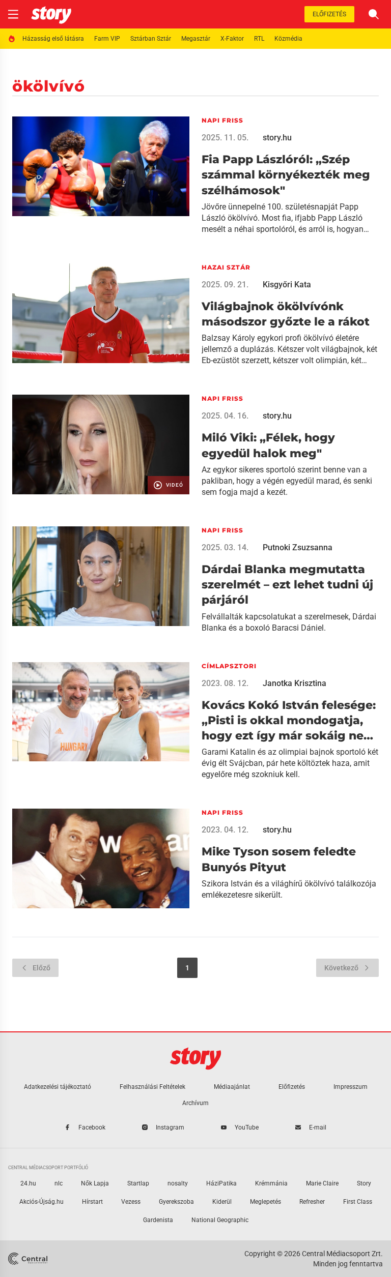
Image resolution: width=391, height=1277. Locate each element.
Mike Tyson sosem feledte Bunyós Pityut (279, 859)
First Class (357, 1201)
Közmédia (288, 38)
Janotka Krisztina (294, 683)
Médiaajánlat (232, 1086)
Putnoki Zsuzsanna (297, 547)
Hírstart (92, 1201)
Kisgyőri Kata (287, 284)
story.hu (277, 137)
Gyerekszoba (176, 1201)
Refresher (312, 1201)
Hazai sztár (226, 267)
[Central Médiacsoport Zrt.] (28, 1259)
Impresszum (350, 1086)
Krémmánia (271, 1183)
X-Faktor (232, 38)
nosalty (177, 1183)
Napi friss (222, 120)
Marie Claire (322, 1183)
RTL (259, 38)
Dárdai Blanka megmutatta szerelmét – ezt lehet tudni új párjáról (287, 584)
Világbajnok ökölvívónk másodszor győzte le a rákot (286, 314)
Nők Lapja (95, 1183)
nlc (58, 1183)
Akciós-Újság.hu (41, 1201)
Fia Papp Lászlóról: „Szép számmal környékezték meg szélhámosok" (286, 175)
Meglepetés (265, 1201)
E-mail (317, 1127)
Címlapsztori (229, 666)
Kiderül (222, 1201)
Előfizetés (329, 14)
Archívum (195, 1103)
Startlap (138, 1183)
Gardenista (158, 1220)
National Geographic (219, 1220)
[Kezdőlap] (51, 14)
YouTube (247, 1127)
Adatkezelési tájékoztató (57, 1086)
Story (364, 1183)
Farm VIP (107, 38)
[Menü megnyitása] (13, 14)
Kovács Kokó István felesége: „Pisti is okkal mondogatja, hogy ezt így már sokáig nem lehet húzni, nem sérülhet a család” (289, 721)
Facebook (91, 1127)
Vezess (131, 1201)
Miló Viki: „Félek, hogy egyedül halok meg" (268, 445)
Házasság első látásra (53, 38)
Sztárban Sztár (150, 38)
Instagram (170, 1127)
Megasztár (195, 38)
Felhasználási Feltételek (152, 1086)
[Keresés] (374, 14)
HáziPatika (221, 1183)
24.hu (28, 1183)
